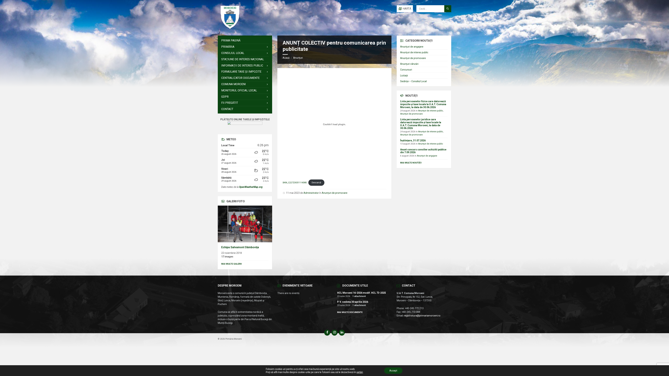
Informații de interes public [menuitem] (242, 65)
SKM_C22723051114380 (295, 182)
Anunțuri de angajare (411, 46)
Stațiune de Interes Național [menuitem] (242, 59)
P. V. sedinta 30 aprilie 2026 (352, 301)
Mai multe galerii (231, 264)
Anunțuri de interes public (414, 52)
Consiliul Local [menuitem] (232, 53)
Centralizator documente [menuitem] (240, 78)
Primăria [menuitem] (227, 46)
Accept (393, 370)
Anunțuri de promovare (334, 192)
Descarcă (316, 182)
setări (360, 372)
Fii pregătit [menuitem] (229, 102)
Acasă (286, 57)
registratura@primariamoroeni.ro (422, 315)
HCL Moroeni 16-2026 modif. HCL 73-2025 (361, 292)
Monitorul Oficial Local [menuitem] (239, 90)
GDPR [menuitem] (225, 96)
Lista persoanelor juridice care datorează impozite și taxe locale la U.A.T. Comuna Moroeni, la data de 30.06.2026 (420, 124)
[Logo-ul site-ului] (230, 28)
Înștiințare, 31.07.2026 (413, 140)
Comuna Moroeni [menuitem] (233, 84)
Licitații (404, 75)
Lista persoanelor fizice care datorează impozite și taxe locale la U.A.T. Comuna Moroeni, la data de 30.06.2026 (423, 104)
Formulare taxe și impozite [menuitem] (241, 71)
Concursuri (406, 69)
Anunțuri (298, 57)
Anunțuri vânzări (409, 63)
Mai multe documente (350, 312)
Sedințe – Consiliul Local (413, 81)
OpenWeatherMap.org (251, 187)
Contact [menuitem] (227, 109)
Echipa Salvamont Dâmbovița (240, 247)
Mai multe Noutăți (411, 163)
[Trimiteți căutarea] (447, 8)
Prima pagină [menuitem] (230, 40)
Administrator (311, 192)
